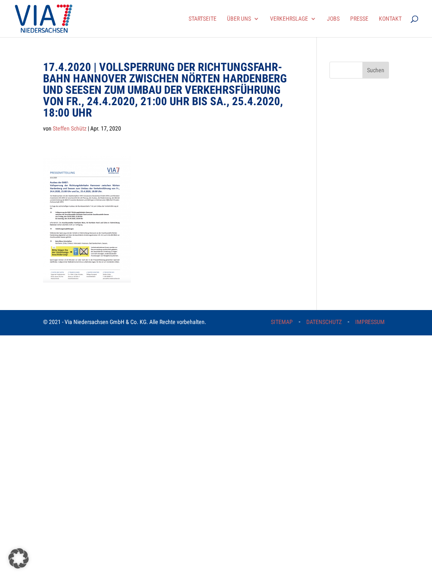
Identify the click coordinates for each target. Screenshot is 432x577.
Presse (359, 19)
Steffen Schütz (69, 128)
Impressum (370, 321)
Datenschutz (324, 321)
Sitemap (282, 321)
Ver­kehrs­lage (289, 19)
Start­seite (202, 19)
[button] (18, 558)
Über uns (239, 19)
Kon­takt (390, 19)
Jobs (333, 19)
